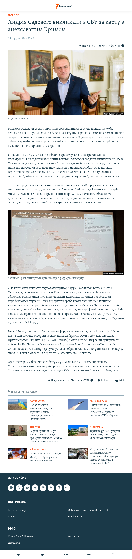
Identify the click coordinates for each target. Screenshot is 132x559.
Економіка (96, 427)
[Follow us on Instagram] (43, 487)
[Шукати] (113, 554)
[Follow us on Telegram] (35, 487)
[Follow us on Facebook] (11, 487)
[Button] (87, 46)
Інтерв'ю (35, 427)
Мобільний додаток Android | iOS (88, 510)
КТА (66, 554)
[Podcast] (59, 487)
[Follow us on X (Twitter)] (19, 487)
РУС (89, 554)
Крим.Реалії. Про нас (21, 536)
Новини (14, 14)
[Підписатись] (67, 487)
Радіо (11, 516)
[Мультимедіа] (43, 554)
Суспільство (37, 401)
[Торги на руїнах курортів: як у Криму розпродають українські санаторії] (78, 430)
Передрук (14, 543)
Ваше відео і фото (18, 510)
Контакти (73, 536)
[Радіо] (19, 554)
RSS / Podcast (75, 516)
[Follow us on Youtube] (27, 487)
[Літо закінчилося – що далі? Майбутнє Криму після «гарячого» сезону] (18, 453)
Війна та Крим (98, 401)
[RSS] (51, 487)
